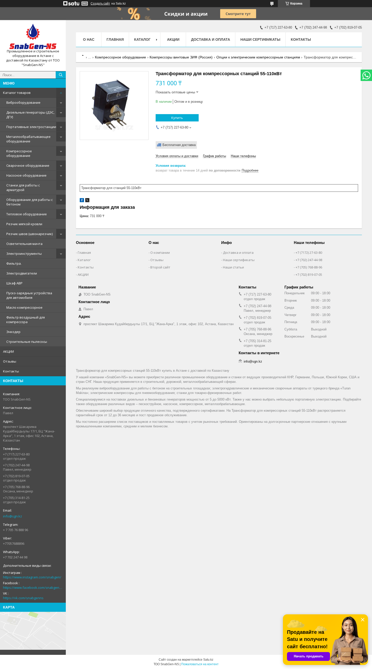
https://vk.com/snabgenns (23, 598)
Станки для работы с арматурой (23, 187)
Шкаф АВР (14, 283)
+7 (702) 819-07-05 (309, 274)
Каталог (84, 260)
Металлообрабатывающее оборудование (28, 138)
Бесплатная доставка (179, 145)
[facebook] (82, 201)
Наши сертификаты (260, 39)
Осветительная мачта (24, 243)
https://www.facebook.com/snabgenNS (33, 587)
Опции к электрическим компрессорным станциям (258, 57)
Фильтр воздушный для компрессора (25, 319)
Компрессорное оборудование (19, 153)
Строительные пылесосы (26, 341)
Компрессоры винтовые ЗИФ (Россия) (181, 57)
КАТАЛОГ (142, 39)
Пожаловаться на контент (200, 664)
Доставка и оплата (210, 39)
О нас (88, 39)
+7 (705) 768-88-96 (309, 267)
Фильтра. (14, 263)
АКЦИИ (8, 351)
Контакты (11, 371)
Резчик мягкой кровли (24, 224)
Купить (177, 117)
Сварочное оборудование (27, 165)
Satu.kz (208, 659)
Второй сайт (160, 267)
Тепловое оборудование (26, 214)
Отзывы (9, 361)
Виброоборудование (23, 102)
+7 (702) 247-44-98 (309, 260)
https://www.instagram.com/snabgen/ (32, 577)
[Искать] (61, 75)
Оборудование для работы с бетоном (29, 201)
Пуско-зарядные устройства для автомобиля (29, 295)
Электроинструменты (24, 253)
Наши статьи (233, 267)
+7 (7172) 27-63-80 (309, 252)
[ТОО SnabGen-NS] (33, 36)
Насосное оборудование (26, 175)
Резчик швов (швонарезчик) (29, 234)
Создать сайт (100, 3)
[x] (87, 201)
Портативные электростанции (31, 126)
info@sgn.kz (12, 516)
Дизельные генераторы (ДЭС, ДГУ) (30, 114)
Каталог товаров (17, 92)
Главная (115, 39)
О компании (160, 252)
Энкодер (13, 331)
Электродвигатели (21, 273)
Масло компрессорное (24, 307)
